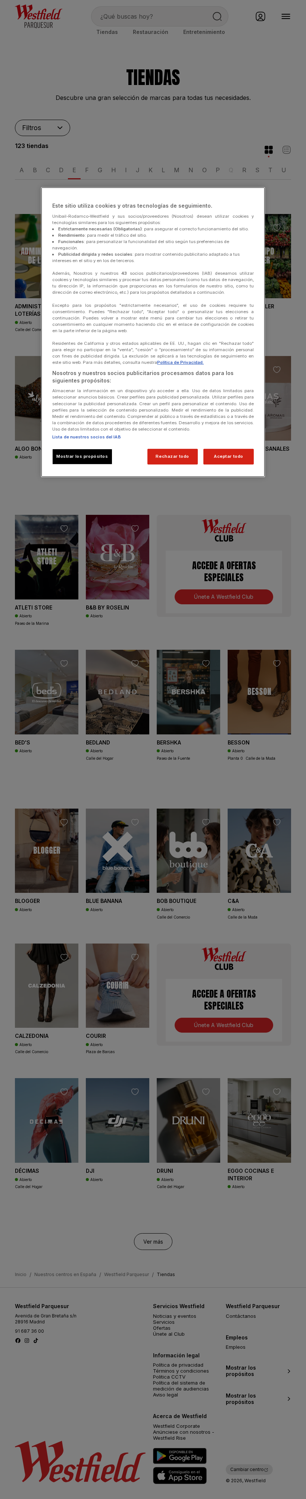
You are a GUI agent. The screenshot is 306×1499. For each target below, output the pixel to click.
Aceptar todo (228, 456)
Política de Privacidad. (180, 362)
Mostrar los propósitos (82, 456)
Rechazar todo (172, 456)
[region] (153, 332)
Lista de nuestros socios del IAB (86, 437)
